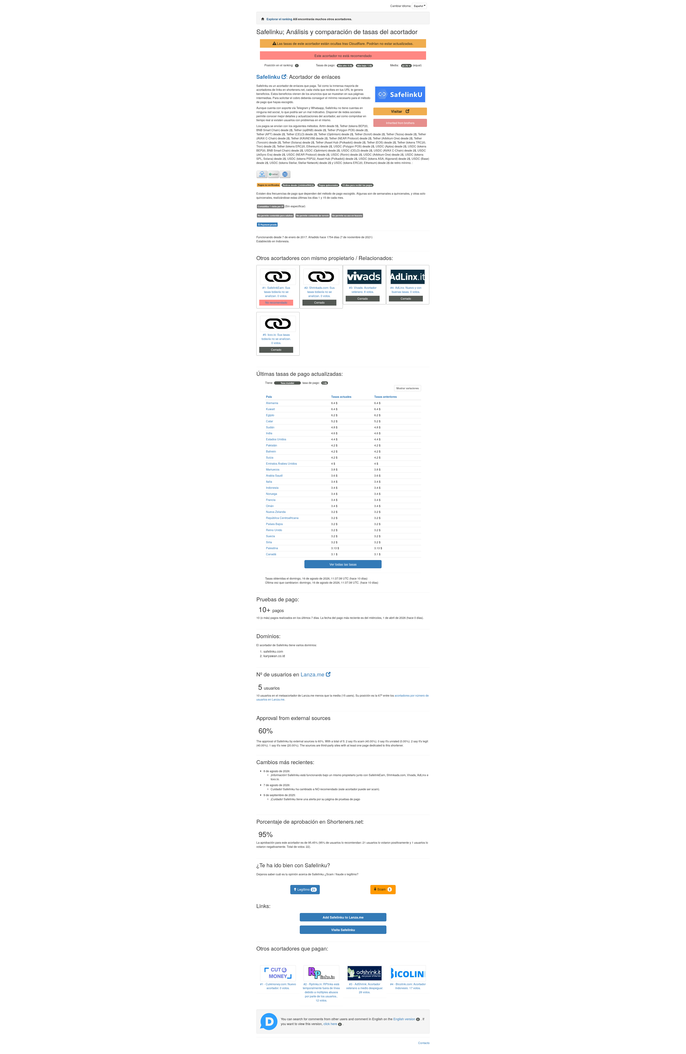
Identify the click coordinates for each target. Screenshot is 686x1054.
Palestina (272, 548)
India (269, 433)
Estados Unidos (276, 439)
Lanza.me (313, 674)
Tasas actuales (341, 397)
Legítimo (306, 889)
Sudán (270, 427)
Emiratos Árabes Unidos (281, 463)
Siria (269, 542)
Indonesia (272, 488)
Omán (270, 506)
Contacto (424, 1043)
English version (406, 1018)
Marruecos (272, 469)
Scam (384, 889)
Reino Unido (274, 530)
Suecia (270, 536)
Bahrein (271, 451)
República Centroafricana (282, 518)
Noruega (271, 494)
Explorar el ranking (280, 19)
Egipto (270, 415)
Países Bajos (274, 524)
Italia (269, 481)
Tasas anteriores (385, 397)
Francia (270, 500)
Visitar (396, 111)
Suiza (269, 457)
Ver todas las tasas (343, 564)
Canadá (271, 554)
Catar (269, 421)
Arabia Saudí (274, 475)
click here (332, 1023)
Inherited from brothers (400, 123)
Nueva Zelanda (276, 512)
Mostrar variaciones (407, 388)
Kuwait (270, 409)
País (269, 397)
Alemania (272, 403)
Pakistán (271, 445)
